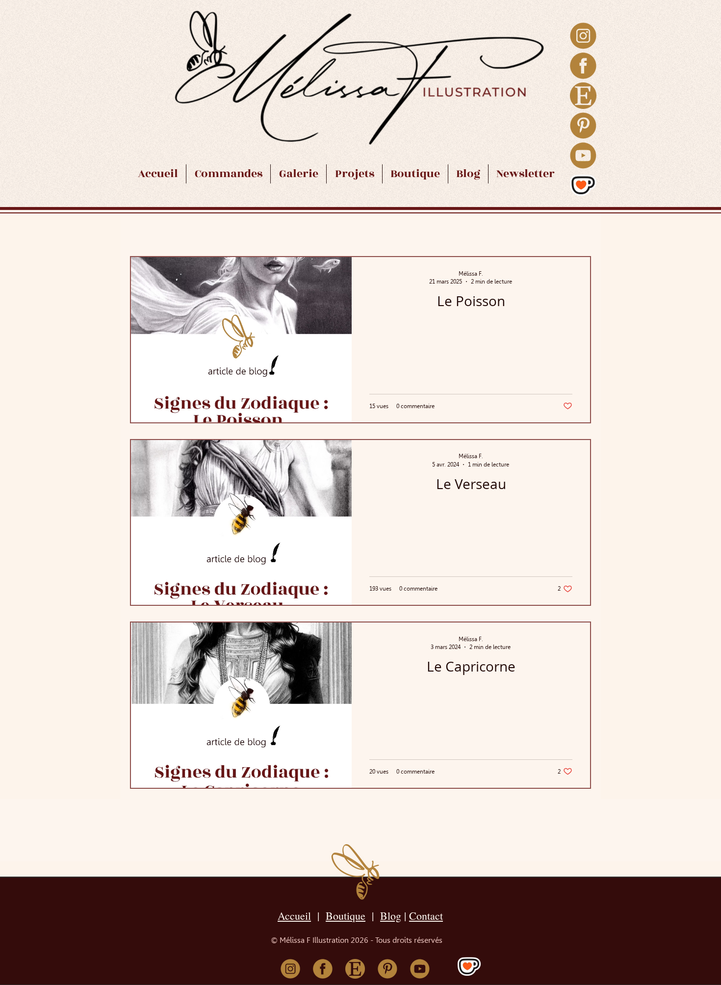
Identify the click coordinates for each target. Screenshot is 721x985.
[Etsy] (583, 95)
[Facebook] (583, 65)
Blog (390, 915)
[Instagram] (583, 36)
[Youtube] (583, 155)
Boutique (345, 915)
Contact (426, 915)
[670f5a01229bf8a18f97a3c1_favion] (583, 185)
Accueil (294, 915)
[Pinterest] (583, 125)
